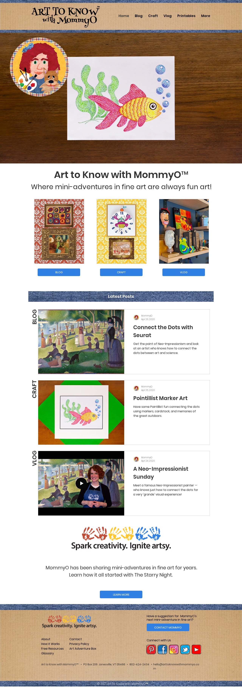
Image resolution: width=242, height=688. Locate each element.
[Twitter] (185, 649)
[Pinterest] (151, 649)
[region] (59, 231)
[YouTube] (196, 649)
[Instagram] (173, 649)
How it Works (50, 644)
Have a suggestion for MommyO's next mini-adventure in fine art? (172, 618)
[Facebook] (162, 649)
